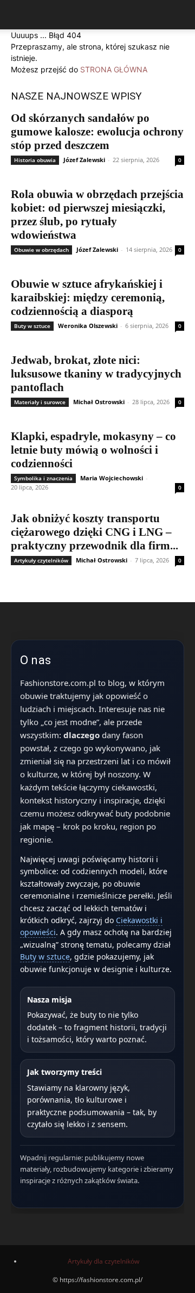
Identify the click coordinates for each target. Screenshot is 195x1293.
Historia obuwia (35, 160)
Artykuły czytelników (41, 560)
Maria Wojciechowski (111, 478)
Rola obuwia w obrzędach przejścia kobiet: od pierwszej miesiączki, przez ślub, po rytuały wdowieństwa (97, 215)
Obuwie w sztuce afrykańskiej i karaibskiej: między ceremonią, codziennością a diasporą (88, 297)
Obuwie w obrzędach (41, 249)
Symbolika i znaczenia (43, 478)
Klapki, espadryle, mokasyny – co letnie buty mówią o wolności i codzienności (93, 450)
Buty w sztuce (32, 326)
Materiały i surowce (40, 402)
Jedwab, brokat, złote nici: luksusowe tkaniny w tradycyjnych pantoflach (96, 374)
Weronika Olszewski (88, 325)
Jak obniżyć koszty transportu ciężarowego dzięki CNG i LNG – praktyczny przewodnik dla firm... (94, 532)
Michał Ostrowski (99, 402)
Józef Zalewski (84, 160)
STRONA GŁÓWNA (113, 69)
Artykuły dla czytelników (103, 1261)
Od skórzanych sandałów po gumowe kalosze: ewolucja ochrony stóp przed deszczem (97, 132)
